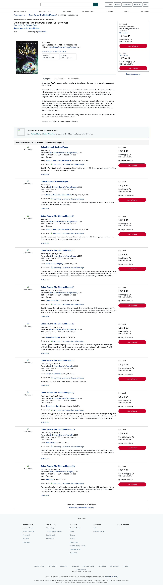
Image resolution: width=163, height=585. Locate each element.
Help (145, 4)
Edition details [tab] (74, 78)
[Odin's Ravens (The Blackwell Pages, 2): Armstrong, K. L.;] (28, 250)
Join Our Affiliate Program (54, 531)
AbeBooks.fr (64, 566)
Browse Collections (44, 11)
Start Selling (145, 11)
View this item (123, 33)
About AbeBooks (75, 528)
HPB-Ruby (49, 479)
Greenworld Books (53, 337)
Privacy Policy (74, 542)
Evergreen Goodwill (53, 374)
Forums (72, 538)
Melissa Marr (35, 134)
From (48, 56)
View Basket (26, 542)
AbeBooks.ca (102, 566)
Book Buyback (50, 535)
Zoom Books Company (54, 264)
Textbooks (109, 11)
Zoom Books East (52, 300)
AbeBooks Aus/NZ (88, 566)
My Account (127, 4)
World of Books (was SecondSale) (58, 160)
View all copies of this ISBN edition (54, 52)
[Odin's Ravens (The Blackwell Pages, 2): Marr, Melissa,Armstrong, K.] (28, 360)
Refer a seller (50, 538)
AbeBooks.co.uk (39, 566)
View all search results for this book (81, 507)
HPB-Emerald (51, 443)
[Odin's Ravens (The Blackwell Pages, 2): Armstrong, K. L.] (28, 216)
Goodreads (42, 31)
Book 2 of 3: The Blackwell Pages (25, 25)
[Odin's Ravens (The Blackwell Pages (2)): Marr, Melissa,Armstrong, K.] (28, 429)
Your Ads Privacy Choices (77, 546)
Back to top (81, 518)
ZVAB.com (126, 566)
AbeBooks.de (52, 566)
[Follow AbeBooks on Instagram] (118, 534)
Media (72, 531)
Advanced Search (20, 11)
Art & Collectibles (88, 11)
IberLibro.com (114, 566)
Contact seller (45, 174)
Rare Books (67, 11)
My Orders (26, 538)
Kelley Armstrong (49, 134)
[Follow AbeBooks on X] (118, 531)
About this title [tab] (59, 78)
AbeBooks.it (75, 566)
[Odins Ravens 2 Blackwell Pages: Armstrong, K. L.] (28, 147)
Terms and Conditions (111, 577)
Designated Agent (75, 549)
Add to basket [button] (133, 46)
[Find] (95, 4)
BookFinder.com (81, 570)
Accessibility (73, 553)
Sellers (126, 11)
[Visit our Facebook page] (118, 527)
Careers (72, 535)
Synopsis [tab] (47, 78)
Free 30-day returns (133, 74)
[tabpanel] (79, 102)
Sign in (117, 4)
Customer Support (98, 531)
